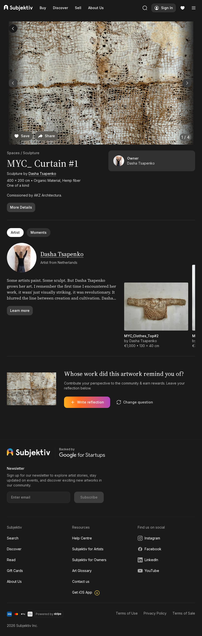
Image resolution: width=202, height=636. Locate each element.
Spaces (13, 153)
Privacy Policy (155, 613)
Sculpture (31, 153)
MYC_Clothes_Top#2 (141, 336)
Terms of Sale (183, 613)
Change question (138, 402)
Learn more (20, 310)
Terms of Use (127, 613)
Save (25, 136)
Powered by (44, 614)
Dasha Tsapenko (42, 173)
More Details (21, 207)
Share (50, 136)
